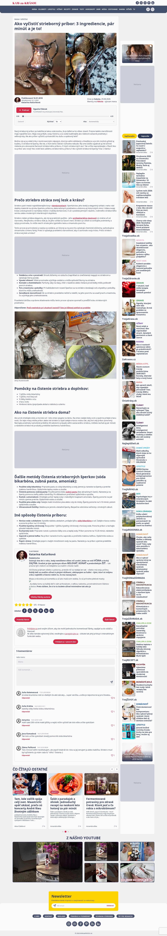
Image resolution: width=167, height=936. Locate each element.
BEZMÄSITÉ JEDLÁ (144, 682)
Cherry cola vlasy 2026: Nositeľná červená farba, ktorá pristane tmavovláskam (144, 225)
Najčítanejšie (130, 136)
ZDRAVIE (75, 9)
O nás (36, 916)
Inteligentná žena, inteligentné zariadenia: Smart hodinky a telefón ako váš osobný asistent (144, 432)
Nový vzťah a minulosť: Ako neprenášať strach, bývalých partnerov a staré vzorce (144, 332)
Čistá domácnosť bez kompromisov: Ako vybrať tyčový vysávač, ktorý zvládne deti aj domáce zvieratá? (144, 714)
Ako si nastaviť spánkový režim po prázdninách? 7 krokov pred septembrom (143, 349)
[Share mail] (51, 610)
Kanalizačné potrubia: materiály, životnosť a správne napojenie (141, 631)
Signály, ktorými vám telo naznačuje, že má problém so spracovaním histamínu (144, 309)
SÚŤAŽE (129, 9)
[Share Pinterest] (41, 610)
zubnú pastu (71, 492)
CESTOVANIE (113, 9)
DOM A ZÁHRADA (144, 511)
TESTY (82, 9)
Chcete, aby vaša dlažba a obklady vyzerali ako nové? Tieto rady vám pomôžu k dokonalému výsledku (144, 544)
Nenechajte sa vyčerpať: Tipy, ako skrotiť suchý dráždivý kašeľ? (144, 411)
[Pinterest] (149, 2)
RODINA (140, 341)
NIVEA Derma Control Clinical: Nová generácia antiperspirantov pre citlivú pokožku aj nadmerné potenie (144, 477)
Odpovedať (26, 698)
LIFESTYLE (51, 9)
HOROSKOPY (90, 9)
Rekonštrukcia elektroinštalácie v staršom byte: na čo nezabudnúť (144, 592)
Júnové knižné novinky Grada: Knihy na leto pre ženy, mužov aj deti (144, 732)
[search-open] (152, 9)
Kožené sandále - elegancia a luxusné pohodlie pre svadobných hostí (144, 268)
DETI (138, 494)
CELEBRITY (42, 9)
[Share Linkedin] (46, 610)
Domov (16, 19)
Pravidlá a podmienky (80, 916)
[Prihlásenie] (148, 9)
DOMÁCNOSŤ (142, 534)
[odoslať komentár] (111, 682)
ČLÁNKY (139, 405)
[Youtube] (141, 2)
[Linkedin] (152, 2)
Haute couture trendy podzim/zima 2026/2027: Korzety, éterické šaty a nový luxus (144, 372)
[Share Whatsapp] (30, 610)
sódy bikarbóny (85, 520)
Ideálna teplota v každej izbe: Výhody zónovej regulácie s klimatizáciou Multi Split (144, 650)
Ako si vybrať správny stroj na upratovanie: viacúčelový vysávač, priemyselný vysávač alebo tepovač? (143, 566)
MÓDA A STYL (142, 364)
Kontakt (48, 916)
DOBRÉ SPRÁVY (143, 448)
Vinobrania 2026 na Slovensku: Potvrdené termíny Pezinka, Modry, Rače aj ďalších (144, 162)
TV (134, 9)
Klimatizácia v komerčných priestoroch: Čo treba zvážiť (143, 609)
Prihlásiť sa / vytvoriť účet (65, 642)
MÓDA (104, 9)
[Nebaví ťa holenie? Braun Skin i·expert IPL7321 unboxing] (101, 872)
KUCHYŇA (140, 664)
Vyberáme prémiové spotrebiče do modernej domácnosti (142, 672)
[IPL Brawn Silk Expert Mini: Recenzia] (137, 872)
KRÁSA (34, 9)
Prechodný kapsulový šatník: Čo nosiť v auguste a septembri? (144, 145)
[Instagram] (145, 2)
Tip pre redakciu (125, 916)
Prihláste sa (32, 628)
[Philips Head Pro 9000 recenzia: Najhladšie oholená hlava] (137, 851)
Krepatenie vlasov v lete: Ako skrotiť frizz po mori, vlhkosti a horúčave (144, 210)
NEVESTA (140, 240)
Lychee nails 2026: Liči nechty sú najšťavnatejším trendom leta (144, 194)
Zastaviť (21, 122)
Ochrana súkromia (104, 916)
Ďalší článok (109, 620)
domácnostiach (59, 205)
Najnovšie (145, 136)
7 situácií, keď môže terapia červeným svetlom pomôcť (143, 289)
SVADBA (122, 9)
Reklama (61, 916)
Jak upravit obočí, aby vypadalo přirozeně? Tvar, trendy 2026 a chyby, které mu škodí (144, 391)
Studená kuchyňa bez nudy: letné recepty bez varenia (144, 688)
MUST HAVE (141, 261)
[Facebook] (137, 2)
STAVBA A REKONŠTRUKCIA (144, 583)
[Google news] (92, 923)
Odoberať (110, 906)
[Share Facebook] (24, 610)
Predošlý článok (23, 620)
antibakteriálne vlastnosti (85, 218)
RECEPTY (67, 9)
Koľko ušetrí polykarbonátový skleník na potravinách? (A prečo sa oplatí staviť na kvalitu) (144, 520)
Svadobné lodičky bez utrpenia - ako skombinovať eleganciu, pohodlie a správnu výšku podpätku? (144, 250)
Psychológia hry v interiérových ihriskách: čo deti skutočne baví (144, 500)
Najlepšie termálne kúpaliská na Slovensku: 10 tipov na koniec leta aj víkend (143, 179)
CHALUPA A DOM (143, 623)
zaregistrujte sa (71, 633)
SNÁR (98, 9)
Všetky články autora (40, 597)
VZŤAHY (59, 9)
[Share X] (35, 610)
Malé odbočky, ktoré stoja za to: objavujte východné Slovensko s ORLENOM (144, 456)
